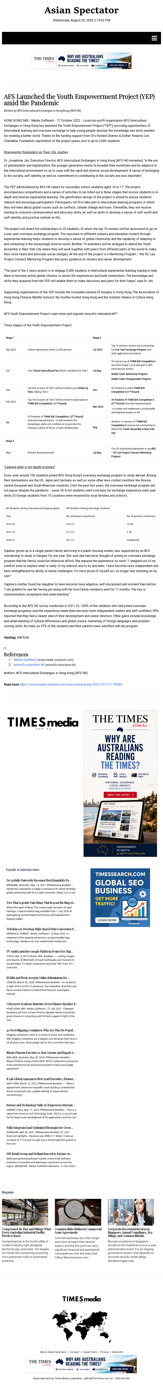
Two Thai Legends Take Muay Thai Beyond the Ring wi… (41, 903)
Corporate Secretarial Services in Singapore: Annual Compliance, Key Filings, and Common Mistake (130, 1232)
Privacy (105, 1352)
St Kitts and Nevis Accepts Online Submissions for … (38, 978)
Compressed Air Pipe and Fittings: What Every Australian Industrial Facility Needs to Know (26, 1232)
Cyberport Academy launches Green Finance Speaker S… (42, 1004)
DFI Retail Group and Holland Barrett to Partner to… (39, 1154)
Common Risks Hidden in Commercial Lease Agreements (78, 1230)
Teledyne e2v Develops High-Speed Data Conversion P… (41, 929)
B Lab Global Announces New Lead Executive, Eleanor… (41, 1079)
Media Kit (117, 1352)
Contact (74, 1352)
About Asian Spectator (53, 1352)
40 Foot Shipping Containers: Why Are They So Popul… (41, 1030)
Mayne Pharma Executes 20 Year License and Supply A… (41, 1052)
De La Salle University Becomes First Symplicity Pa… (39, 880)
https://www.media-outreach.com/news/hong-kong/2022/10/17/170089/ (71, 684)
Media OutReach (42, 120)
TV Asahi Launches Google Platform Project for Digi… (40, 951)
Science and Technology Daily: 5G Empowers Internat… (41, 1105)
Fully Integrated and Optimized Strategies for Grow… (40, 1128)
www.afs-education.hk (99, 314)
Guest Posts (90, 1352)
